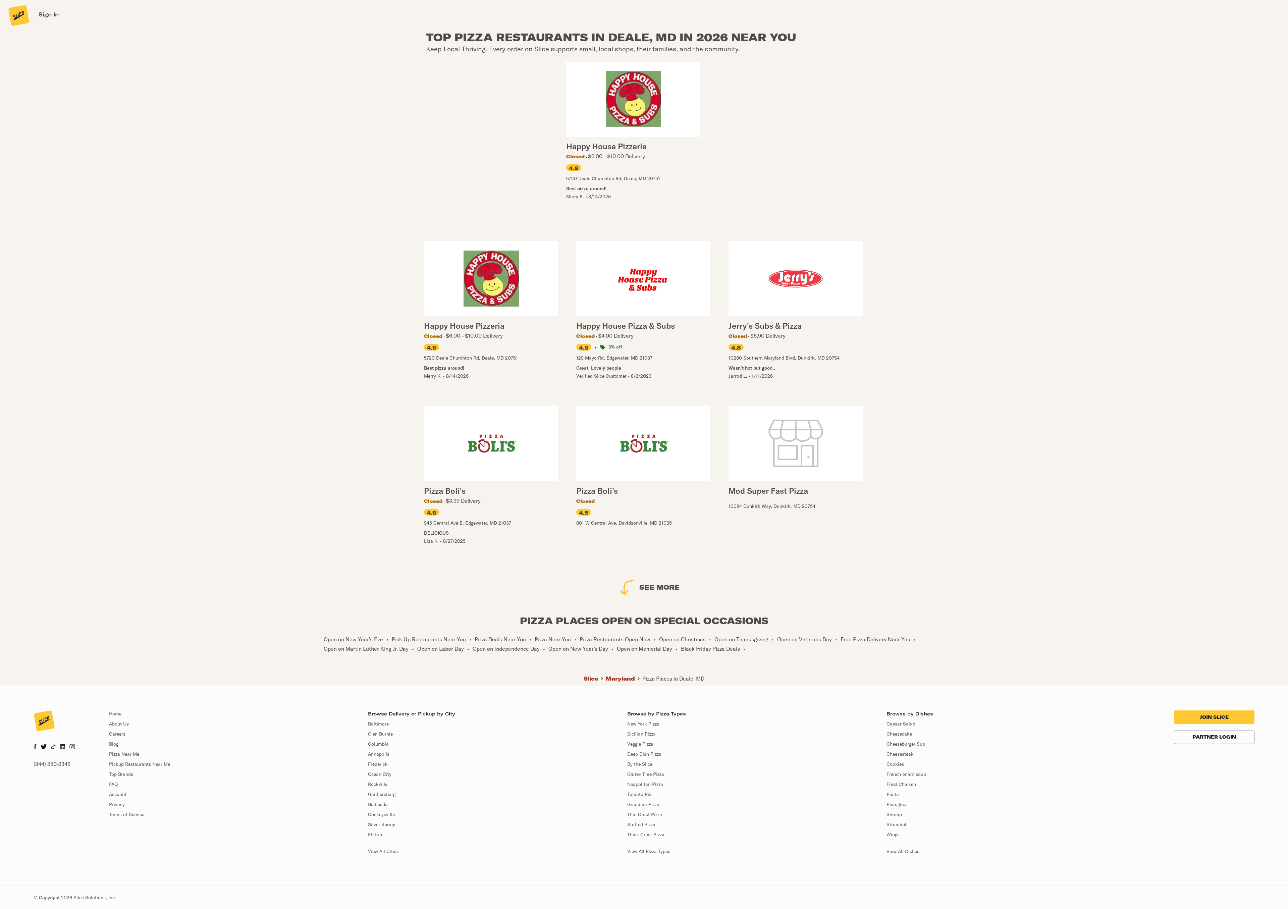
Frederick (378, 764)
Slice (591, 678)
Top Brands (121, 774)
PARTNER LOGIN (1214, 737)
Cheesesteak (900, 754)
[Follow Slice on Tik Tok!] (53, 747)
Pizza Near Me (124, 754)
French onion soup (906, 774)
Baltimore (378, 724)
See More (659, 587)
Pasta (893, 794)
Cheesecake (899, 734)
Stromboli (897, 824)
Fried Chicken (901, 784)
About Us (119, 724)
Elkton (375, 835)
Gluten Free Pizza (645, 774)
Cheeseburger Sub (906, 744)
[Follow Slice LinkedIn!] (62, 747)
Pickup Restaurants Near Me (139, 764)
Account (117, 794)
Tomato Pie (639, 794)
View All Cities (383, 851)
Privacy (117, 804)
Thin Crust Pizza (644, 814)
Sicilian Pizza (641, 734)
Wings (893, 835)
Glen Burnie (380, 734)
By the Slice (639, 764)
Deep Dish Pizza (644, 754)
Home (115, 714)
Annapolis (378, 754)
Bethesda (378, 804)
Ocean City (379, 774)
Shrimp (894, 814)
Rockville (377, 784)
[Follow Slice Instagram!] (72, 747)
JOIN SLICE (1214, 717)
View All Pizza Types (648, 851)
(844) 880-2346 (52, 764)
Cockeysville (381, 814)
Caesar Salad (901, 724)
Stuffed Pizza (641, 824)
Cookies (895, 764)
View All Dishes (903, 851)
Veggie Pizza (640, 744)
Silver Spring (381, 824)
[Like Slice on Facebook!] (35, 747)
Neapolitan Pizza (645, 784)
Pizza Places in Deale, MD (673, 678)
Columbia (378, 744)
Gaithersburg (381, 794)
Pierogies (896, 804)
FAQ (113, 784)
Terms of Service (126, 814)
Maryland (620, 678)
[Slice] (18, 15)
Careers (117, 734)
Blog (113, 744)
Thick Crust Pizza (645, 835)
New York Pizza (643, 724)
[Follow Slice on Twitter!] (44, 747)
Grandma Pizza (643, 804)
